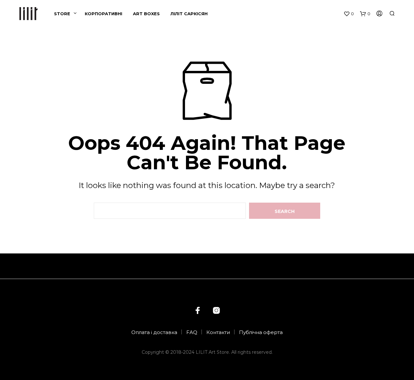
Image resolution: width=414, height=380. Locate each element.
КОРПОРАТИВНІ (103, 13)
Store (62, 13)
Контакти (218, 332)
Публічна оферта (261, 332)
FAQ (191, 332)
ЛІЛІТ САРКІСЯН (189, 13)
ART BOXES (146, 13)
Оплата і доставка (154, 332)
